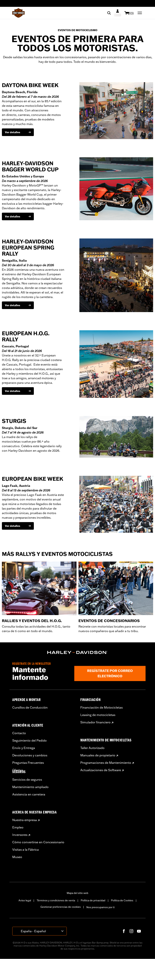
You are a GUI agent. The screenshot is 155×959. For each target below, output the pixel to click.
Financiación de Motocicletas (101, 707)
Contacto (19, 733)
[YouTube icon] (139, 931)
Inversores (19, 835)
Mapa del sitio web (77, 892)
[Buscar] (109, 13)
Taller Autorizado (92, 748)
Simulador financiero (95, 722)
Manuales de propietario (97, 755)
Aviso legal (25, 900)
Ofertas (17, 770)
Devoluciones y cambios (29, 755)
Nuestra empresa (24, 820)
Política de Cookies (122, 900)
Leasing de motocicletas (97, 715)
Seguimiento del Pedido (29, 740)
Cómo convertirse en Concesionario (38, 842)
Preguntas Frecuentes (28, 763)
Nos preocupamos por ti (100, 907)
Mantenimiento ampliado (30, 787)
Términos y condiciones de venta (56, 900)
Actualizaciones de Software (100, 770)
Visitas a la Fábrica (25, 849)
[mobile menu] (139, 13)
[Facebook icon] (124, 931)
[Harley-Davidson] (77, 652)
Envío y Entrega (23, 748)
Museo (17, 857)
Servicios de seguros (27, 779)
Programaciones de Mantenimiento (105, 763)
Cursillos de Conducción (30, 707)
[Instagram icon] (131, 931)
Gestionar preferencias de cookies (60, 906)
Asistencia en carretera (28, 794)
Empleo (17, 827)
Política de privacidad (93, 900)
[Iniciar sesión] (117, 13)
